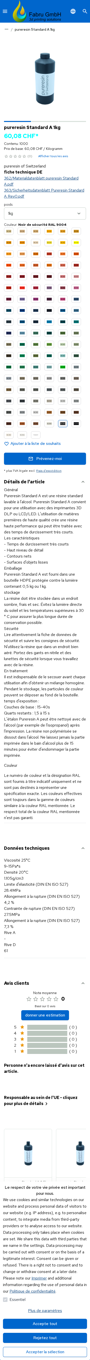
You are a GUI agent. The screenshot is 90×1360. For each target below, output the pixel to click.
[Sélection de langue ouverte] (73, 11)
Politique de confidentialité (33, 1291)
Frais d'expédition (49, 471)
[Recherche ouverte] (85, 11)
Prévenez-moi (49, 458)
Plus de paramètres (45, 1310)
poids (8, 204)
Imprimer (39, 1278)
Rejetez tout (45, 1337)
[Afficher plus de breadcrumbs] (6, 29)
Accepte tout (45, 1323)
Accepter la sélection (45, 1351)
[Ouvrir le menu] (5, 11)
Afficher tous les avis (53, 156)
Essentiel (18, 1299)
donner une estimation (45, 1015)
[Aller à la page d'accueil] (37, 11)
